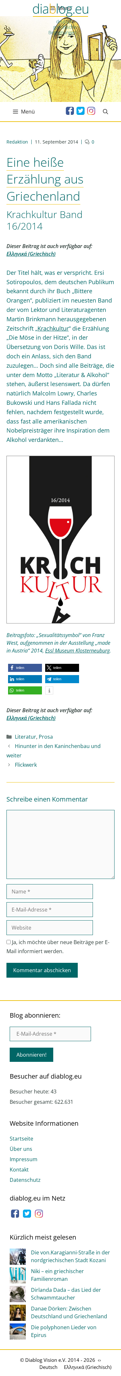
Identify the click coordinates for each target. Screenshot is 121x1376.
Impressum (23, 1159)
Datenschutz (25, 1179)
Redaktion (17, 142)
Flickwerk (26, 764)
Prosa (46, 736)
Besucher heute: (30, 1091)
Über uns (21, 1148)
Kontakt (19, 1169)
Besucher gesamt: (32, 1101)
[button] (25, 668)
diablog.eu (60, 11)
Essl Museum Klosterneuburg (77, 650)
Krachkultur (53, 328)
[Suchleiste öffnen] (105, 111)
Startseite (21, 1138)
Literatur (25, 736)
